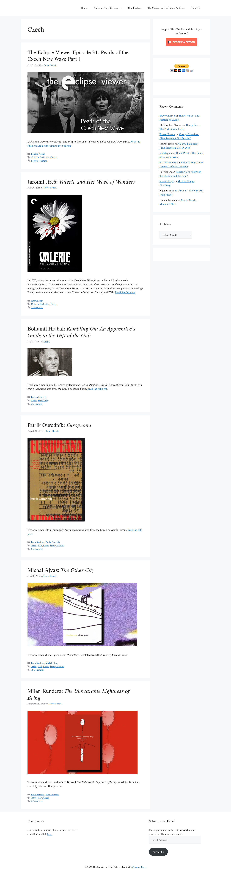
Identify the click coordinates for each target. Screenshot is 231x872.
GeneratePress (139, 867)
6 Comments (37, 548)
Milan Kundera (52, 794)
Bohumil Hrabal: (81, 332)
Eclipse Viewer (38, 153)
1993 (40, 666)
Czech (53, 157)
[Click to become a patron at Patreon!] (181, 46)
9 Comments (37, 801)
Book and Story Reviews (106, 7)
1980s (33, 797)
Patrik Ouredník (53, 542)
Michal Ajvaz (52, 662)
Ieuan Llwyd (166, 181)
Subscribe (158, 852)
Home (84, 7)
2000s (33, 545)
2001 (40, 545)
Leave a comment (39, 160)
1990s (33, 666)
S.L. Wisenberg (168, 162)
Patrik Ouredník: (59, 424)
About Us (195, 7)
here (49, 834)
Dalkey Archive (57, 545)
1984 (40, 797)
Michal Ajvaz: (61, 569)
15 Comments (37, 669)
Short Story (43, 400)
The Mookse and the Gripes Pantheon (166, 7)
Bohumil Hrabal (38, 397)
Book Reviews (37, 542)
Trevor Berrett (167, 115)
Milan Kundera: (78, 694)
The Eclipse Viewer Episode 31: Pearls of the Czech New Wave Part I (78, 55)
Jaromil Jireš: (81, 181)
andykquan (166, 153)
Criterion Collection (40, 157)
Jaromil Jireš (37, 300)
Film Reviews (134, 7)
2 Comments (37, 307)
